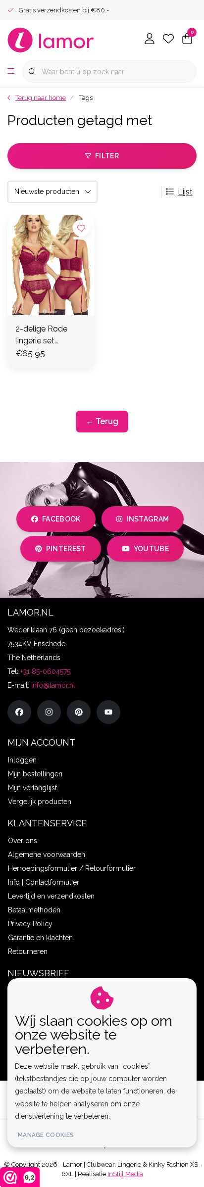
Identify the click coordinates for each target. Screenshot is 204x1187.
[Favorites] (168, 39)
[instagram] (49, 712)
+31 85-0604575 (45, 671)
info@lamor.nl (53, 685)
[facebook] (19, 712)
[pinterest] (79, 712)
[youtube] (108, 712)
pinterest (66, 549)
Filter (107, 156)
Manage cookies (46, 1135)
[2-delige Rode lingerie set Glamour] (51, 265)
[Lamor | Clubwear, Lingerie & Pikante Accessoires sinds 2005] (51, 39)
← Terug (102, 421)
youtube (151, 549)
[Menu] (10, 72)
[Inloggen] (149, 39)
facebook (61, 519)
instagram (147, 519)
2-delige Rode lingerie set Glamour (41, 335)
